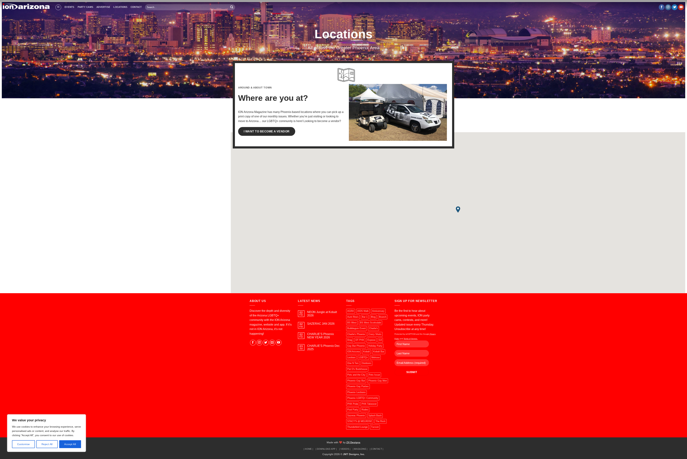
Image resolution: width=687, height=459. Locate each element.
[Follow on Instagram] (668, 7)
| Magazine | (360, 449)
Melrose (375, 357)
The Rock (381, 421)
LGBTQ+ (363, 357)
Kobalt (366, 351)
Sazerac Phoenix (356, 415)
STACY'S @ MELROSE (359, 421)
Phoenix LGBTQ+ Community (362, 398)
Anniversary (378, 311)
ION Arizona (353, 351)
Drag (349, 340)
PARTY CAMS (85, 7)
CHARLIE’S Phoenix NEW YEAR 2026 (320, 336)
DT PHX (359, 340)
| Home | (308, 449)
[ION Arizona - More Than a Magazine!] (26, 6)
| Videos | (344, 449)
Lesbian (351, 357)
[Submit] (232, 7)
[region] (46, 433)
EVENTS (69, 7)
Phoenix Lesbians (356, 392)
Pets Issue (374, 374)
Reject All (47, 444)
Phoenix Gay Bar (356, 380)
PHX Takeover (369, 404)
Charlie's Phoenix (356, 334)
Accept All (70, 444)
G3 (380, 340)
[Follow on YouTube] (681, 7)
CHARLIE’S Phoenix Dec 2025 (323, 347)
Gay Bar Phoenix (356, 345)
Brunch (382, 317)
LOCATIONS (120, 7)
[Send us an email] (272, 343)
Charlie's (373, 328)
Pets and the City (356, 374)
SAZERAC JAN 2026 (321, 323)
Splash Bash (375, 415)
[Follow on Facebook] (662, 7)
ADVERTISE (103, 7)
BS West (352, 322)
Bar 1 (364, 317)
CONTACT (136, 7)
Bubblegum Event (356, 328)
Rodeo (365, 409)
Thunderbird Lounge (357, 427)
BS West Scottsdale (370, 322)
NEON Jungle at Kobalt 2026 (322, 314)
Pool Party (352, 409)
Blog (373, 317)
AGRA (350, 311)
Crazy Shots (375, 334)
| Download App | (326, 449)
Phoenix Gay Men (377, 380)
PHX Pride (352, 404)
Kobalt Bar (378, 351)
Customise (23, 444)
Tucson (375, 427)
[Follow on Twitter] (675, 7)
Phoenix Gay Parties (358, 386)
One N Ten (352, 363)
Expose (371, 340)
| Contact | (376, 449)
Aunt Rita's (353, 317)
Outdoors (366, 363)
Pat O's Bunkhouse (357, 369)
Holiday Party (375, 345)
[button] (58, 7)
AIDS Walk (363, 311)
